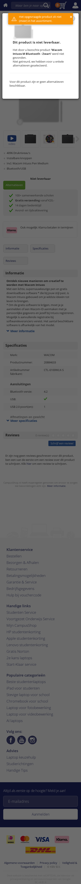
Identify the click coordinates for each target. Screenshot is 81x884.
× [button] (71, 17)
